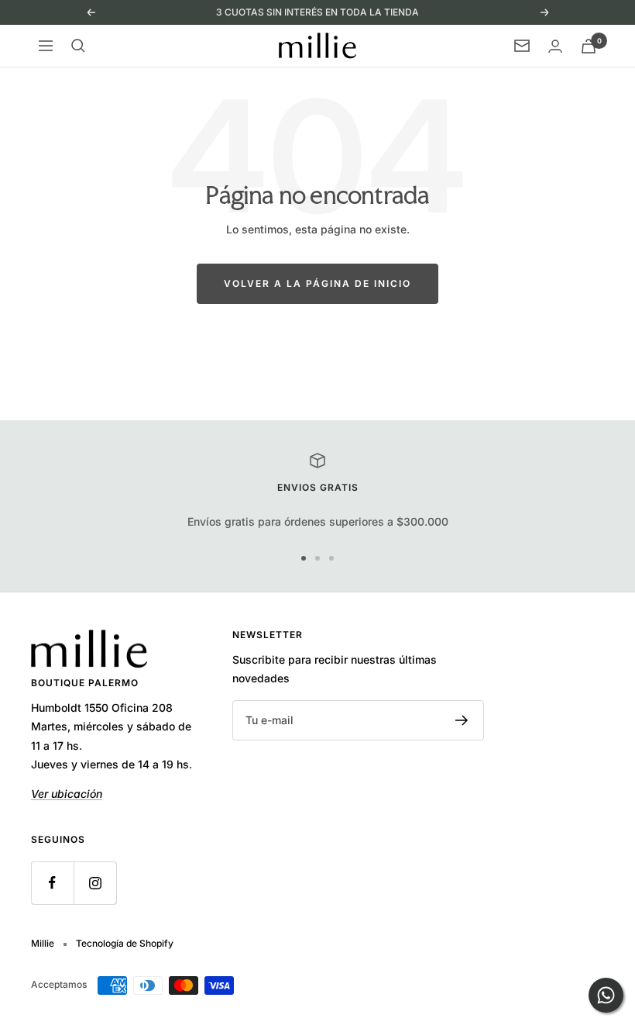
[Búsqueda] (78, 46)
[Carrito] (588, 46)
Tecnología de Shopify (124, 943)
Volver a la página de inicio (317, 283)
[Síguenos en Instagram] (95, 882)
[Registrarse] (462, 720)
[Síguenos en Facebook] (52, 882)
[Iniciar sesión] (555, 46)
